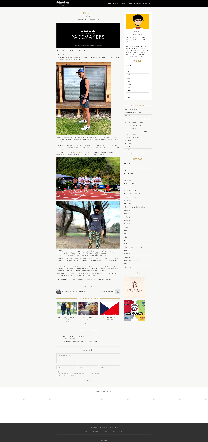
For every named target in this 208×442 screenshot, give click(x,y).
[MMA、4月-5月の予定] (109, 308)
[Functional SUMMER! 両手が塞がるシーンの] (117, 410)
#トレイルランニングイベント (132, 190)
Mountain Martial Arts (133, 112)
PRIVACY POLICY (118, 431)
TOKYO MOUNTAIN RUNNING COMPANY (137, 119)
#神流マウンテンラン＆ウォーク (133, 247)
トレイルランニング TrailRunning (136, 131)
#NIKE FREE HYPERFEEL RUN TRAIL (135, 167)
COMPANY (106, 431)
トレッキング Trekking (132, 137)
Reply (118, 336)
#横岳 (125, 230)
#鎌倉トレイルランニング (131, 260)
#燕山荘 (126, 233)
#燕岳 (125, 237)
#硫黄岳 (126, 243)
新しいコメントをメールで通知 (66, 375)
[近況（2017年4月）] (88, 308)
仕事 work (128, 143)
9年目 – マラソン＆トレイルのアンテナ (73, 336)
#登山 (125, 240)
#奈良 (125, 213)
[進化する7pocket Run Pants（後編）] (67, 308)
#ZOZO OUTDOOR (130, 183)
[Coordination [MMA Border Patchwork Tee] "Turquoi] (39, 410)
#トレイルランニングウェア (132, 193)
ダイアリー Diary (130, 128)
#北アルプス (127, 203)
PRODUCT (116, 3)
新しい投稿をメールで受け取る (66, 378)
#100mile (127, 163)
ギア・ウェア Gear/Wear (133, 125)
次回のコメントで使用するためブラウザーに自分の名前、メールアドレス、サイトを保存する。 (81, 373)
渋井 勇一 (84, 19)
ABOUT (87, 431)
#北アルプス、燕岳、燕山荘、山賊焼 (134, 207)
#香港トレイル (128, 267)
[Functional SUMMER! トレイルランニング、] (91, 410)
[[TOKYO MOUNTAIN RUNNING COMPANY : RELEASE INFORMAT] (65, 410)
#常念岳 (126, 227)
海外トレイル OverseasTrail (134, 153)
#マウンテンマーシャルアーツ (132, 197)
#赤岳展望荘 (127, 253)
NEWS (109, 3)
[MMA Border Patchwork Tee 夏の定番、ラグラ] (169, 410)
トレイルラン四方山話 (131, 134)
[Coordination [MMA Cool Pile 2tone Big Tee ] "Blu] (13, 410)
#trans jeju (128, 173)
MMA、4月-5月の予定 (109, 317)
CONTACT (96, 431)
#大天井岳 (127, 210)
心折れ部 (127, 146)
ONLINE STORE (147, 3)
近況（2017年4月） (88, 317)
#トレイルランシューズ (130, 187)
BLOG (130, 3)
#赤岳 (125, 250)
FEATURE (124, 3)
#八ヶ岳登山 (127, 200)
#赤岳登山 (127, 257)
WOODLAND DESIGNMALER (134, 122)
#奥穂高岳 (127, 220)
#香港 (125, 263)
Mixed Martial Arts (132, 109)
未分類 (127, 150)
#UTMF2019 (128, 180)
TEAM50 (127, 116)
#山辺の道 (127, 223)
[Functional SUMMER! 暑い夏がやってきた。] (195, 410)
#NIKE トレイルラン (130, 170)
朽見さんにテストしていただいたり (83, 152)
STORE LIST (137, 3)
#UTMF (126, 177)
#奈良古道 (127, 217)
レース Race (129, 140)
